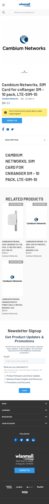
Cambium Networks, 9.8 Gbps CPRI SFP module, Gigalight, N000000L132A (36, 246)
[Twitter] (12, 129)
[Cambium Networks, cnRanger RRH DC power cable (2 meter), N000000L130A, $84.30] (12, 278)
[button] (24, 140)
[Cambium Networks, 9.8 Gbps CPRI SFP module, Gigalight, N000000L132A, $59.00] (36, 220)
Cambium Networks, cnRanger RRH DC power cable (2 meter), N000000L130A (12, 303)
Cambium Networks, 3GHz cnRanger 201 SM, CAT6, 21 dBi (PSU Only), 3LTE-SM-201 (12, 246)
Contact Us (24, 470)
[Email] (8, 129)
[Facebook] (3, 129)
